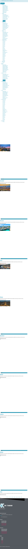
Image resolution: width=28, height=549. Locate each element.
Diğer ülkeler (3, 61)
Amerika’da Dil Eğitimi (5, 75)
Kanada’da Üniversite (5, 86)
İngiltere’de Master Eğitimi (5, 10)
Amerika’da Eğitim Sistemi (5, 74)
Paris (1, 491)
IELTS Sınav (4, 41)
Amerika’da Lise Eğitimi (5, 18)
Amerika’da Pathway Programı (6, 76)
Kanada (3, 21)
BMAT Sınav (4, 56)
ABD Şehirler (4, 80)
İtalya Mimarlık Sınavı (5, 52)
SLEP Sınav (4, 42)
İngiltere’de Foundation (5, 8)
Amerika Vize (4, 79)
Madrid (1, 374)
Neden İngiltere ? (4, 5)
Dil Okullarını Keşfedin (3, 522)
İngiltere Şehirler (4, 12)
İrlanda (2, 90)
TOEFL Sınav (4, 100)
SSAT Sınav (4, 46)
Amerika (3, 13)
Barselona (2, 335)
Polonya (4, 62)
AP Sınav (4, 57)
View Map (1, 515)
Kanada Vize (4, 29)
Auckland (2, 180)
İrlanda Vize (4, 37)
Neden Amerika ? (4, 14)
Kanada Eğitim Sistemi (5, 23)
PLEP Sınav (4, 43)
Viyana (1, 297)
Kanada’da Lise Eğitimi (5, 84)
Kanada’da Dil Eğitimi (5, 24)
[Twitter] (27, 548)
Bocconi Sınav (4, 109)
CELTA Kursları (4, 53)
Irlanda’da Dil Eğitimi (5, 33)
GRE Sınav (4, 60)
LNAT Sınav (4, 51)
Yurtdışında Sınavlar (3, 99)
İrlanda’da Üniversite (5, 94)
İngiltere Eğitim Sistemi (5, 65)
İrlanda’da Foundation (5, 34)
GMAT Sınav (4, 114)
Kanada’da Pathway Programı (6, 85)
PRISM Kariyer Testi (5, 50)
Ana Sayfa (3, 3)
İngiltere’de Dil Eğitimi (5, 66)
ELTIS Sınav (4, 104)
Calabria (2, 414)
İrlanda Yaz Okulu (5, 36)
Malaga (1, 452)
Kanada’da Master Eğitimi (5, 27)
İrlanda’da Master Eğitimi (5, 95)
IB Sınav (3, 47)
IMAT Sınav (4, 113)
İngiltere (3, 4)
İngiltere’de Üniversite (5, 9)
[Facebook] (25, 548)
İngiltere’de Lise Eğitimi (5, 7)
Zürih (1, 260)
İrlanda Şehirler (4, 98)
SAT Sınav (4, 48)
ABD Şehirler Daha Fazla (3, 183)
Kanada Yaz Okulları (5, 28)
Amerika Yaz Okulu (5, 17)
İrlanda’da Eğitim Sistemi (5, 32)
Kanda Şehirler (4, 89)
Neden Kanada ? (4, 22)
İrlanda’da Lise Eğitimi (5, 38)
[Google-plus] (26, 548)
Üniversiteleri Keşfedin (3, 523)
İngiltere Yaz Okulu (5, 70)
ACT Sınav (4, 103)
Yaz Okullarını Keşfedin (3, 524)
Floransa (2, 220)
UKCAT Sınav (4, 55)
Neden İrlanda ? (4, 31)
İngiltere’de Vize (4, 71)
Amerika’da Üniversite (5, 19)
